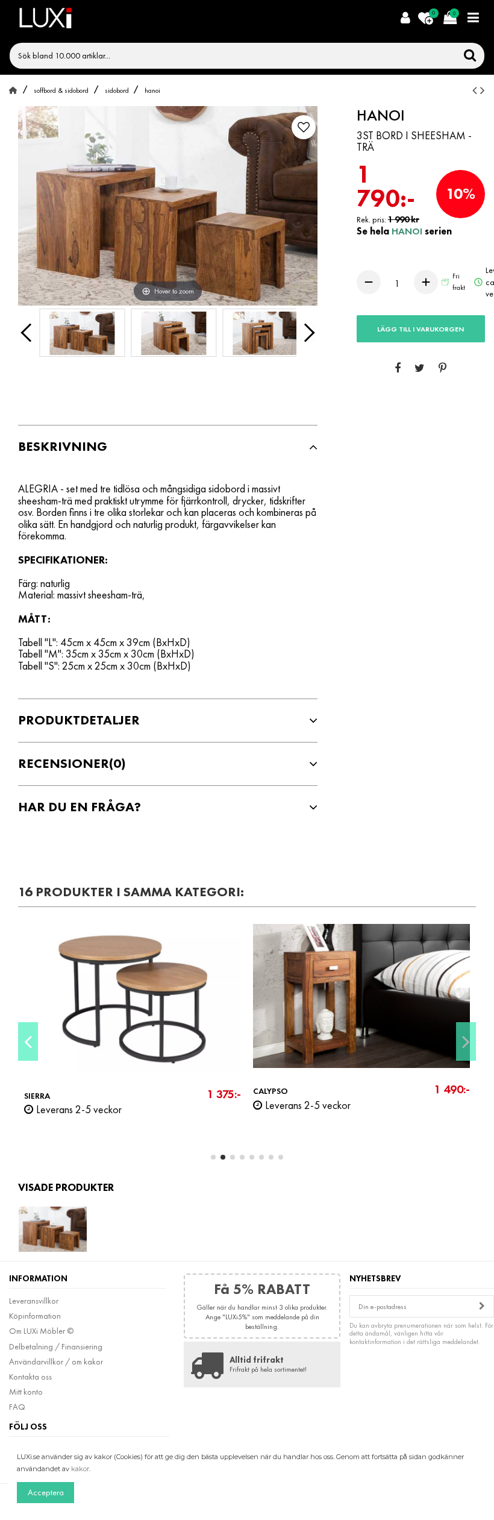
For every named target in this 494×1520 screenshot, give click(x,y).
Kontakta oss (30, 1376)
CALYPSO (56, 1090)
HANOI (408, 231)
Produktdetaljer (79, 720)
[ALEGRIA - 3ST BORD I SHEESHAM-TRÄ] (81, 335)
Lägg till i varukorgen (420, 329)
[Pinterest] (442, 368)
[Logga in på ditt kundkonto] (404, 18)
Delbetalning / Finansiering (55, 1346)
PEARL (278, 1095)
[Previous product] (476, 90)
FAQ (17, 1406)
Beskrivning (62, 447)
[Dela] (398, 368)
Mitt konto (26, 1391)
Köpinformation (35, 1315)
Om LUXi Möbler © (41, 1330)
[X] (419, 368)
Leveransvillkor (33, 1300)
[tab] (167, 446)
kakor (80, 1469)
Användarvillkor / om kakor (56, 1361)
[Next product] (482, 90)
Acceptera (46, 1492)
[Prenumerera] (482, 1306)
